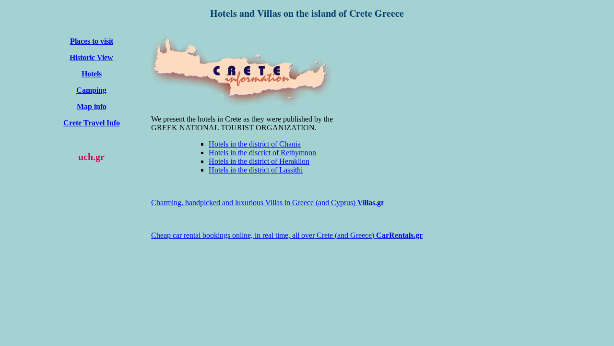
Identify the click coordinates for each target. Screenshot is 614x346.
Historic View (91, 57)
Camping (91, 90)
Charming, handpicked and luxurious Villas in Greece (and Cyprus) (267, 202)
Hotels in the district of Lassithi (256, 170)
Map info (91, 106)
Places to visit (91, 41)
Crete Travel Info (91, 123)
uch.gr (91, 156)
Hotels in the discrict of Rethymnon (262, 152)
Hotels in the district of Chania (255, 144)
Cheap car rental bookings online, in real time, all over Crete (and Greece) (287, 235)
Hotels (92, 74)
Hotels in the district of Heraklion (259, 161)
